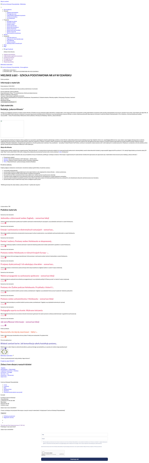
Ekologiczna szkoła (12, 21)
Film (5, 161)
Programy (6, 386)
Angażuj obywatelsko (12, 12)
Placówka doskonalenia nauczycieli (13, 392)
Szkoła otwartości (11, 28)
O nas (5, 385)
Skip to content (5, 1)
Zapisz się (3, 413)
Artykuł (6, 158)
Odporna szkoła (11, 42)
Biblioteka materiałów (6, 64)
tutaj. (60, 152)
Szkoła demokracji (11, 25)
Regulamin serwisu (9, 417)
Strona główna (7, 9)
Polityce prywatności (98, 446)
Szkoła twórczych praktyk (13, 30)
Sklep (5, 45)
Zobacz (3, 223)
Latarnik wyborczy (12, 37)
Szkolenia (6, 390)
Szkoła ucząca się (11, 31)
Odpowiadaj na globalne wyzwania (16, 15)
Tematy (6, 34)
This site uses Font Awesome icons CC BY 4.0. (13, 425)
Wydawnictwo (7, 389)
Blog (5, 46)
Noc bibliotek (10, 40)
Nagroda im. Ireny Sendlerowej (15, 39)
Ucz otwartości (11, 18)
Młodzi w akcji (10, 24)
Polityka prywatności (9, 416)
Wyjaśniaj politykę (9, 62)
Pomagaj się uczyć (11, 14)
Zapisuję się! (74, 459)
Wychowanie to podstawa (14, 33)
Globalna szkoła (11, 22)
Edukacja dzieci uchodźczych (14, 43)
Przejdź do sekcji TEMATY (7, 361)
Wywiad (6, 160)
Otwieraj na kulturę (12, 17)
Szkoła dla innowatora (13, 27)
